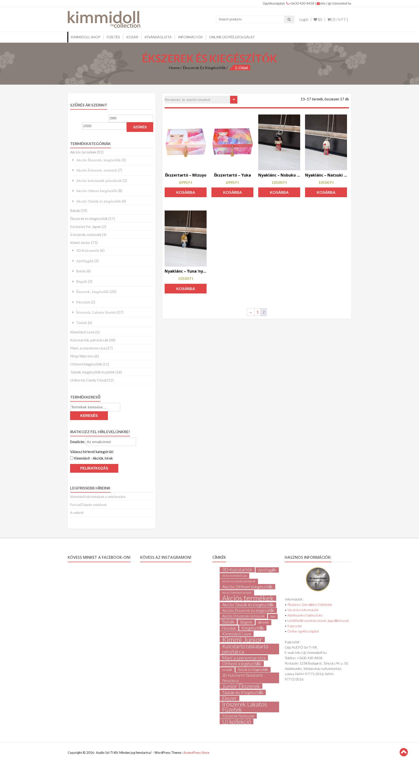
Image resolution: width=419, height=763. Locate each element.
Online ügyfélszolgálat (232, 37)
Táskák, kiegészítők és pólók (92, 372)
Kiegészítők (253, 628)
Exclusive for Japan (85, 226)
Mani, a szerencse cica (87, 348)
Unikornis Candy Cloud (88, 380)
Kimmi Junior (80, 242)
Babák (75, 210)
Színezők (227, 669)
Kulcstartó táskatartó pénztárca (245, 649)
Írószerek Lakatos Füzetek (244, 707)
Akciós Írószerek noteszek (243, 616)
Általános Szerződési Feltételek (309, 604)
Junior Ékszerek (241, 686)
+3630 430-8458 (302, 3)
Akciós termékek (83, 152)
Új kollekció (236, 721)
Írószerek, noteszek (85, 234)
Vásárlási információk (303, 610)
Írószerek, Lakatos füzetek (96, 312)
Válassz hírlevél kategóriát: (92, 451)
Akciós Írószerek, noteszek (96, 170)
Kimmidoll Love (82, 332)
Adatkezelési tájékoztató (305, 615)
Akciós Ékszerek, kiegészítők (98, 160)
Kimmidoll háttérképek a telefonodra (97, 497)
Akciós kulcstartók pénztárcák (99, 180)
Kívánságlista (158, 37)
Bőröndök (263, 622)
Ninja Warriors (82, 356)
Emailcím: (78, 441)
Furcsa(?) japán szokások (88, 505)
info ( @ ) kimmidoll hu (335, 3)
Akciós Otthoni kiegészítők (96, 191)
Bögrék (81, 281)
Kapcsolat (294, 626)
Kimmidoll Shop (85, 37)
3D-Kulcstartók (87, 250)
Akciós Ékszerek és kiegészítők (248, 610)
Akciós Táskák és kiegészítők (98, 201)
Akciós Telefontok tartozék (237, 592)
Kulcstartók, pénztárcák (89, 340)
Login (303, 19)
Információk (190, 37)
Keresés (89, 416)
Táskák (81, 323)
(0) (319, 19)
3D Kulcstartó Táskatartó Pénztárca (242, 678)
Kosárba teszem (185, 193)
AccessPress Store (196, 753)
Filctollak (83, 302)
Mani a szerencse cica (244, 657)
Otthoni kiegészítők (86, 364)
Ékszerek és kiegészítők (204, 67)
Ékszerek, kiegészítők (92, 291)
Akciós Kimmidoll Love (234, 575)
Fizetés (113, 37)
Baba (272, 616)
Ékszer (229, 698)
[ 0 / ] (339, 19)
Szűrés (140, 127)
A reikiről (76, 513)
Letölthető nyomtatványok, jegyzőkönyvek (318, 620)
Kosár (132, 37)
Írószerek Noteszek (238, 716)
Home (174, 67)
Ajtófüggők (85, 261)
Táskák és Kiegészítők (253, 670)
